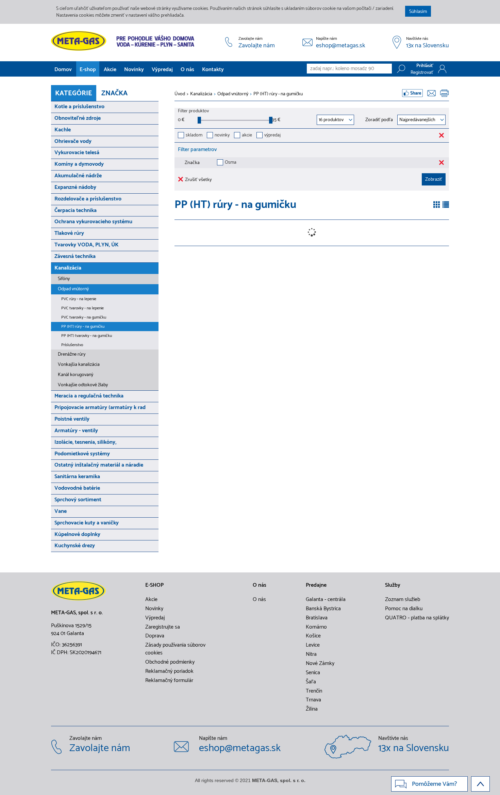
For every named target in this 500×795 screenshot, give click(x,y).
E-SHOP (154, 585)
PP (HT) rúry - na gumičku (82, 326)
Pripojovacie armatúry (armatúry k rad (100, 407)
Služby (392, 585)
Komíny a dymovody (79, 164)
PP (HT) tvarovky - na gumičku (86, 335)
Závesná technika (75, 256)
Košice (313, 636)
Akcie (110, 69)
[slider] (199, 120)
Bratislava (317, 618)
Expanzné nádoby (75, 187)
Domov (63, 69)
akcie (247, 135)
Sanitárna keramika (77, 476)
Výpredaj (162, 69)
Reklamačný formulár (169, 680)
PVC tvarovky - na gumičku (83, 317)
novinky (222, 135)
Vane (60, 511)
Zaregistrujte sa (162, 627)
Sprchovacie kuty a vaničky (86, 523)
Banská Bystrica (323, 608)
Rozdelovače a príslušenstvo (87, 199)
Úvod (179, 94)
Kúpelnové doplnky (77, 534)
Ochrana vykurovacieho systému (93, 221)
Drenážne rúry (71, 354)
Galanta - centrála (326, 599)
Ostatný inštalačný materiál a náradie (98, 465)
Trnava (313, 700)
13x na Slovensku (427, 46)
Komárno (316, 627)
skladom (194, 135)
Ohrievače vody (72, 141)
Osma (230, 162)
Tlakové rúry (69, 233)
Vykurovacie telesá (76, 152)
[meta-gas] (124, 41)
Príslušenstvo (72, 345)
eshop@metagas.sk (340, 46)
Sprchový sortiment (77, 499)
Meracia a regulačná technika (88, 396)
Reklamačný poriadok (169, 671)
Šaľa (311, 682)
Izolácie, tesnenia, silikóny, (85, 442)
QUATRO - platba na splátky (417, 618)
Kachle (62, 129)
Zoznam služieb (402, 599)
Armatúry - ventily (76, 430)
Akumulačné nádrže (78, 175)
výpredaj (272, 135)
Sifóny (64, 279)
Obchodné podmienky (170, 662)
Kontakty (213, 69)
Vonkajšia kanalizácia (79, 365)
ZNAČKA (114, 93)
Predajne (316, 585)
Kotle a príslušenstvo (79, 106)
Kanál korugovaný (75, 375)
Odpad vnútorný (73, 289)
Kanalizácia (67, 268)
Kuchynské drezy (74, 545)
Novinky (134, 69)
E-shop (88, 69)
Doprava (154, 636)
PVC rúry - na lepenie (78, 299)
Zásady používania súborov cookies (175, 649)
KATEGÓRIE (73, 93)
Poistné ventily (71, 419)
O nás (187, 69)
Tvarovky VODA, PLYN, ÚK (86, 244)
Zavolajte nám (256, 46)
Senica (313, 672)
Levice (313, 645)
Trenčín (314, 691)
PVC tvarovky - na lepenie (82, 308)
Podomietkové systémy (82, 453)
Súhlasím (418, 12)
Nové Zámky (320, 663)
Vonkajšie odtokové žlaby (83, 385)
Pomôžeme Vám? (434, 784)
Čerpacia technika (75, 210)
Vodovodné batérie (77, 488)
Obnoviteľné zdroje (77, 118)
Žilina (312, 709)
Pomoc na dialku (403, 608)
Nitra (311, 654)
